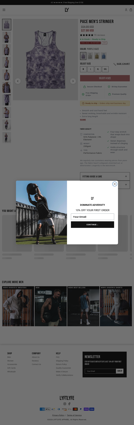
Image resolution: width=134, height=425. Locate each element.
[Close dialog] (114, 184)
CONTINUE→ (92, 225)
